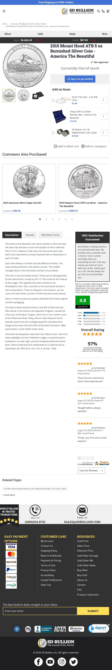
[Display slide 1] (40, 219)
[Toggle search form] (98, 11)
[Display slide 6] (72, 219)
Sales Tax (46, 585)
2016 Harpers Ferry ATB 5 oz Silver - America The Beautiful (83, 204)
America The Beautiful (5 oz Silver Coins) (28, 24)
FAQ (79, 590)
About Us (82, 580)
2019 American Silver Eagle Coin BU (22, 202)
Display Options (85, 464)
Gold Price (83, 541)
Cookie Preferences (51, 580)
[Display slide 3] (53, 219)
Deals (72, 33)
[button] (24, 66)
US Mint (13, 251)
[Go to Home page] (78, 11)
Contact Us (47, 546)
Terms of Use (48, 565)
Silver (4, 24)
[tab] (23, 86)
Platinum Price (85, 551)
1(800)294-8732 (35, 522)
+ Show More (8, 495)
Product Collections (88, 595)
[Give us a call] (103, 11)
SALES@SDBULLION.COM (82, 522)
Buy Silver (82, 570)
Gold (40, 33)
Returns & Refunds (51, 556)
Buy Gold (82, 575)
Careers (81, 585)
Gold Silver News (86, 565)
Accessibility (47, 575)
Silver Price (83, 546)
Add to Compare (95, 146)
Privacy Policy (48, 570)
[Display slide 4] (59, 219)
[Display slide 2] (46, 219)
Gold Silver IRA (85, 560)
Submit (93, 611)
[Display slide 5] (65, 219)
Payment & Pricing (51, 560)
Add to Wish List (68, 146)
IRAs (104, 33)
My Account (47, 541)
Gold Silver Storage (87, 556)
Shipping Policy (49, 551)
